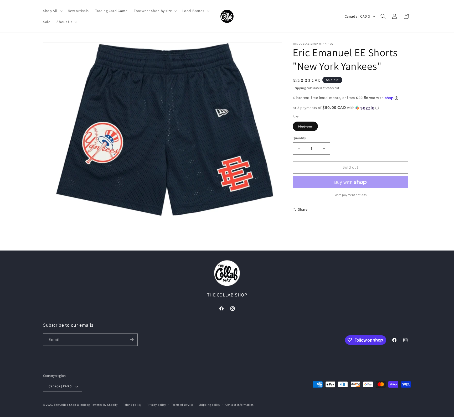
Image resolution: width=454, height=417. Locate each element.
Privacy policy (156, 404)
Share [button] (303, 209)
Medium (308, 127)
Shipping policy (209, 404)
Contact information (239, 404)
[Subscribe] (131, 339)
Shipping (299, 88)
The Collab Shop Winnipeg (72, 405)
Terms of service (182, 404)
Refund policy (132, 404)
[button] (52, 10)
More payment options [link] (350, 195)
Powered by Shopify (104, 405)
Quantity (299, 138)
